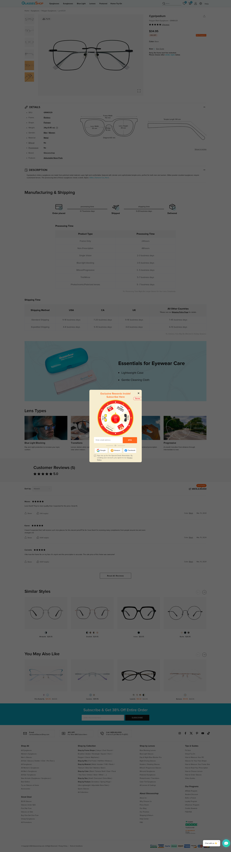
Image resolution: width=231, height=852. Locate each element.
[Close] (139, 393)
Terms (137, 399)
